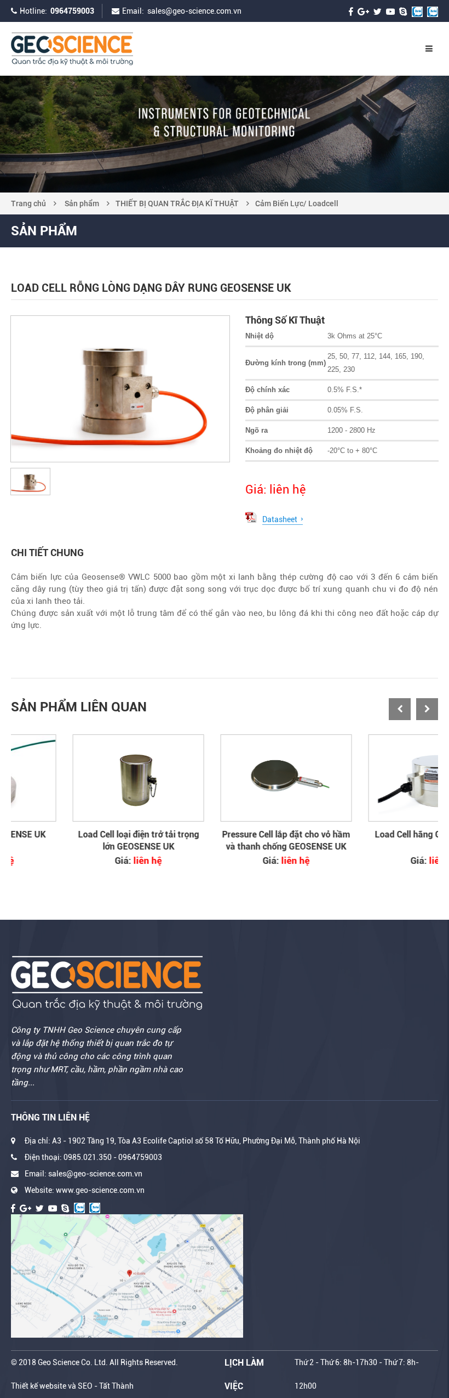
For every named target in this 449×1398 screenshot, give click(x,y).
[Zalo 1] (417, 11)
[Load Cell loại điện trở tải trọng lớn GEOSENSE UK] (76, 778)
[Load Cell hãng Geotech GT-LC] (372, 778)
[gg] (363, 11)
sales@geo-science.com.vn (194, 11)
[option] (224, 134)
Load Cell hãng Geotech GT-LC (372, 834)
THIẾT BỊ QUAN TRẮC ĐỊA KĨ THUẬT (177, 203)
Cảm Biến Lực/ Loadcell (296, 203)
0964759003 (72, 11)
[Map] (127, 1276)
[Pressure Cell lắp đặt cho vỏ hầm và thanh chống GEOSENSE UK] (224, 778)
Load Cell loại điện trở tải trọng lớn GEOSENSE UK (76, 840)
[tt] (377, 11)
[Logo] (93, 49)
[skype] (403, 11)
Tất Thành (116, 1386)
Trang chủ (28, 203)
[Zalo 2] (432, 11)
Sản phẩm (82, 203)
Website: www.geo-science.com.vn (85, 1190)
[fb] (351, 11)
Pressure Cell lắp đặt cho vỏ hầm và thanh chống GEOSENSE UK (224, 840)
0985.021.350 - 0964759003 (113, 1157)
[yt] (390, 11)
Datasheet (279, 519)
